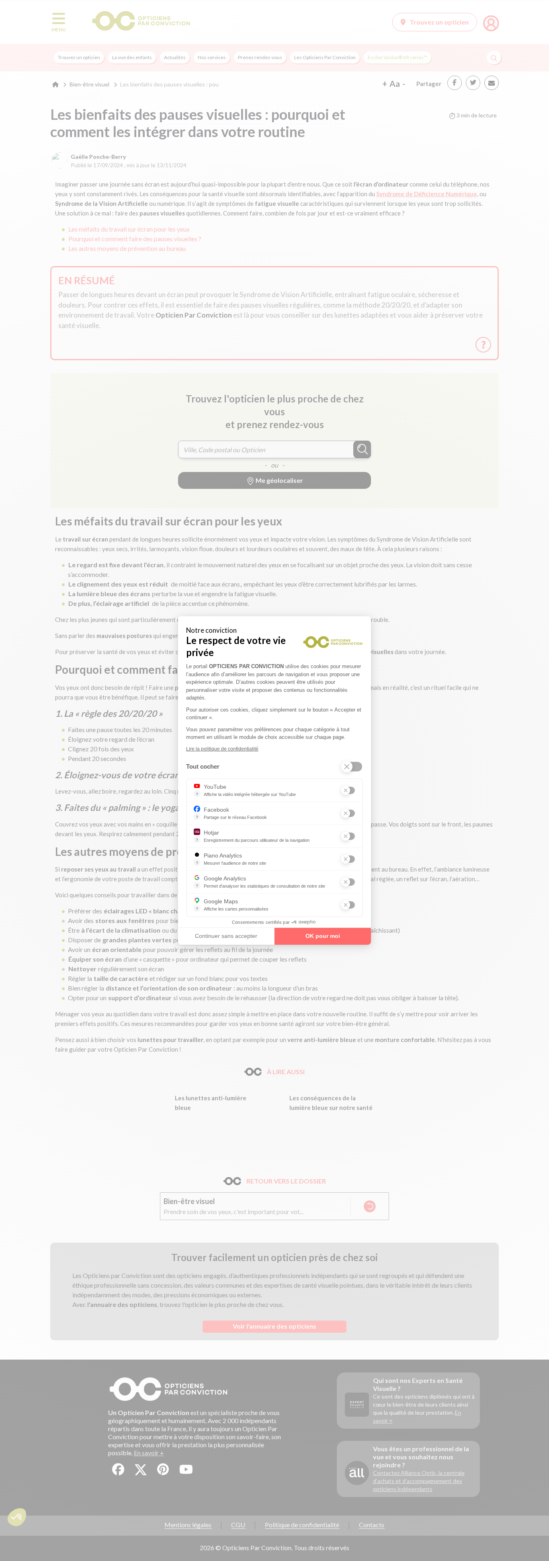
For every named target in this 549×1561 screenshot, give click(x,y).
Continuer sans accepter (226, 936)
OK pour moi (322, 936)
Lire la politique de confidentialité (222, 749)
